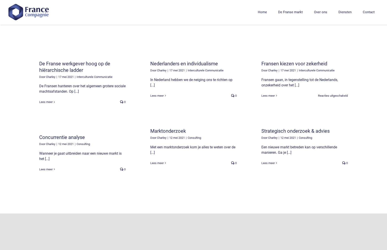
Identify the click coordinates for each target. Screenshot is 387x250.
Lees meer (46, 102)
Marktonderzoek (168, 131)
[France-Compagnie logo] (29, 3)
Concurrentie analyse (62, 137)
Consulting (194, 137)
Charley (50, 77)
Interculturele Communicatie (94, 77)
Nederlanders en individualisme (184, 63)
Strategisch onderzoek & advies (295, 131)
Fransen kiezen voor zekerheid (294, 63)
